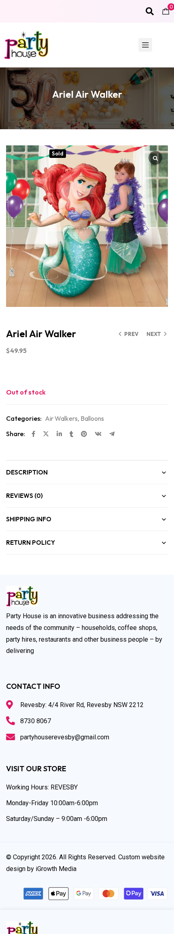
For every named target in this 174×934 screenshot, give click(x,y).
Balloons (92, 418)
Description (27, 472)
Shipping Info (28, 519)
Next (153, 334)
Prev (131, 334)
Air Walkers (61, 418)
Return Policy (30, 542)
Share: (15, 434)
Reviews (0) (24, 496)
